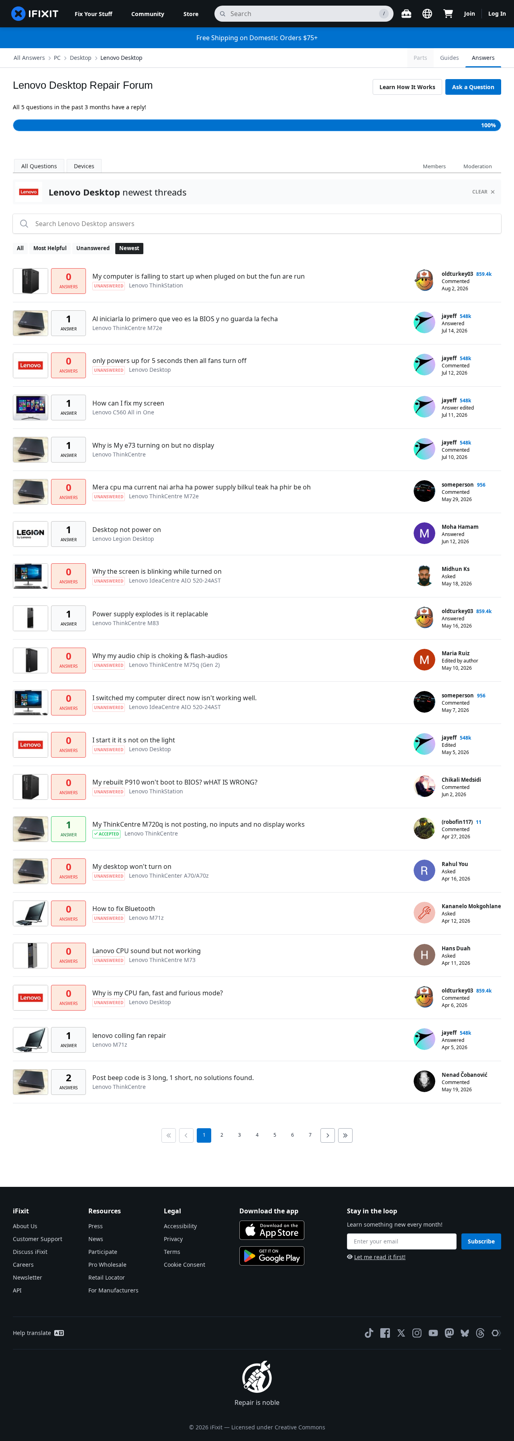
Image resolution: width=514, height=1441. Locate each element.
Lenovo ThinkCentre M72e (127, 328)
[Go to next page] (327, 1135)
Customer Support (37, 1239)
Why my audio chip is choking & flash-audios (160, 655)
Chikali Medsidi (461, 779)
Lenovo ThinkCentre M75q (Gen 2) (174, 665)
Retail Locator (106, 1277)
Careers (23, 1264)
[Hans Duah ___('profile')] (424, 955)
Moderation (477, 166)
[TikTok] (369, 1333)
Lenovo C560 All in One (123, 412)
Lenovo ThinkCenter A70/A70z (169, 875)
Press (95, 1226)
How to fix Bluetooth (123, 908)
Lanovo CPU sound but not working (146, 950)
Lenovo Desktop (121, 57)
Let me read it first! (380, 1257)
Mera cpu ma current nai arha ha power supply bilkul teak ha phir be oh (201, 487)
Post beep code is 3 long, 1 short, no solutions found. (173, 1077)
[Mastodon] (449, 1333)
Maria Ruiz (455, 653)
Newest (129, 248)
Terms (172, 1252)
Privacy (173, 1239)
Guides (449, 57)
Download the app (268, 1211)
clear (479, 191)
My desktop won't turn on (131, 866)
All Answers (29, 57)
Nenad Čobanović (464, 1074)
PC (57, 57)
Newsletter (27, 1277)
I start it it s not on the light (133, 740)
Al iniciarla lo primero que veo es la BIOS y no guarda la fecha (185, 318)
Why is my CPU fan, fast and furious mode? (157, 993)
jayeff (449, 316)
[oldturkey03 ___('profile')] (424, 280)
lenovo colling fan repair (129, 1035)
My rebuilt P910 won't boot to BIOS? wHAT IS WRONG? (174, 782)
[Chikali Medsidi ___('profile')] (424, 786)
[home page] (35, 13)
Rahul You (455, 864)
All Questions (39, 166)
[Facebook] (385, 1333)
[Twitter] (401, 1333)
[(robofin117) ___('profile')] (424, 828)
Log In (497, 13)
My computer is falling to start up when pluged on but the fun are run (198, 276)
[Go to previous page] (186, 1135)
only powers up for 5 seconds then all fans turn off (169, 360)
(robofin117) (457, 821)
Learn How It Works (407, 87)
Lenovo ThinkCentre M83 (125, 623)
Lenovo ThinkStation (156, 285)
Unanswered (93, 248)
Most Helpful (50, 248)
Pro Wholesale (107, 1264)
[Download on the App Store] (271, 1230)
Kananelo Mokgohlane (471, 906)
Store (191, 14)
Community (147, 14)
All (20, 248)
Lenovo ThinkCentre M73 (162, 960)
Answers (483, 57)
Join (469, 13)
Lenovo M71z (146, 917)
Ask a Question (473, 87)
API (17, 1290)
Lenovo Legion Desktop (123, 538)
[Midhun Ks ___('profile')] (424, 575)
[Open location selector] (427, 14)
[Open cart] (448, 14)
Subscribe (481, 1241)
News (95, 1239)
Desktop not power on (126, 529)
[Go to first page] (168, 1135)
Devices (84, 166)
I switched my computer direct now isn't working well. (174, 697)
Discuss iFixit (30, 1252)
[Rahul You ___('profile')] (424, 870)
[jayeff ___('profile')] (424, 322)
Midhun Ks (455, 569)
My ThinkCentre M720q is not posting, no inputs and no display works (198, 824)
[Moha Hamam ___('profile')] (424, 533)
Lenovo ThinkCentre (119, 454)
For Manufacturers (113, 1290)
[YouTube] (433, 1333)
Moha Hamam (460, 526)
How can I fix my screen (128, 403)
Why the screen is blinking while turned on (157, 571)
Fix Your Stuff (93, 14)
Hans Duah (456, 948)
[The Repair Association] (496, 1333)
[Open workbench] (406, 14)
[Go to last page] (345, 1135)
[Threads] (480, 1333)
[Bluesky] (465, 1333)
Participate (102, 1252)
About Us (25, 1226)
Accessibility (180, 1226)
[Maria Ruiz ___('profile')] (424, 660)
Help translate (32, 1333)
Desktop (81, 57)
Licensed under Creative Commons (278, 1427)
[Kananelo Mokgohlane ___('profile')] (424, 912)
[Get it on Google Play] (271, 1256)
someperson (458, 484)
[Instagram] (417, 1333)
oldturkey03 (457, 273)
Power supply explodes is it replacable (150, 613)
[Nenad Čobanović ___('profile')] (424, 1081)
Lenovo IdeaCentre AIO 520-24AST (175, 580)
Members (434, 166)
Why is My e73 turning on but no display (153, 445)
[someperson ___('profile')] (424, 491)
